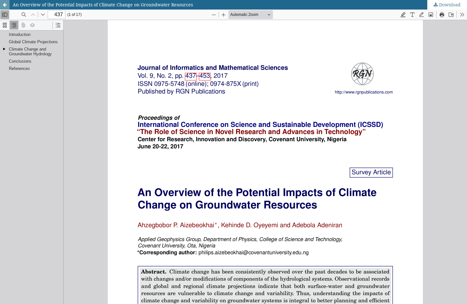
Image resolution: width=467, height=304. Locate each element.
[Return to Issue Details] (5, 5)
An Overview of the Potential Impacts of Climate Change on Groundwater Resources (103, 5)
